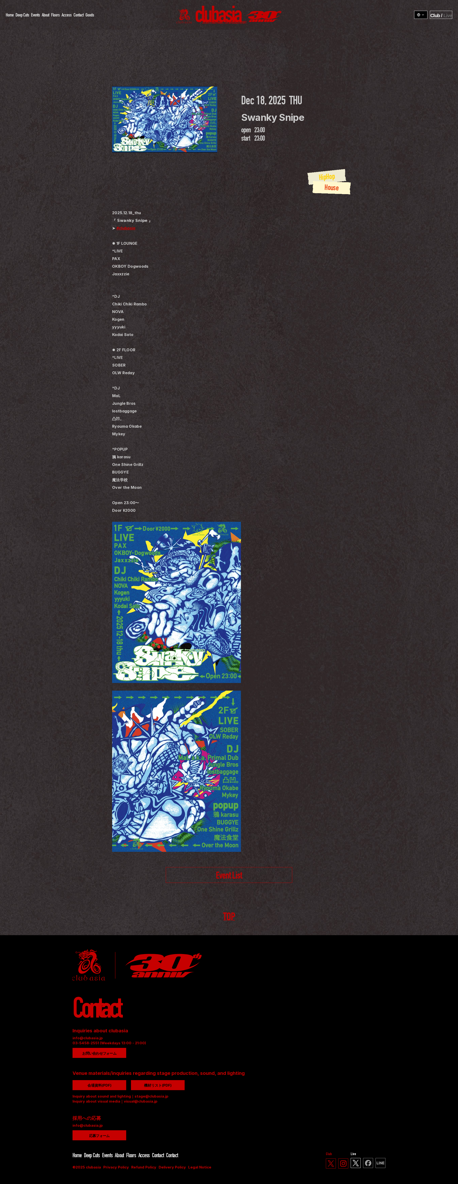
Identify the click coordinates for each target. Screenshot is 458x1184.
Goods (89, 15)
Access (67, 15)
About (45, 15)
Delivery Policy (172, 1167)
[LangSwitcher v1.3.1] (420, 15)
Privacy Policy (116, 1167)
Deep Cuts (22, 15)
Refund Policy (143, 1167)
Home (10, 15)
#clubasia (125, 228)
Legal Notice (199, 1167)
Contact (78, 15)
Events (35, 15)
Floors (55, 15)
